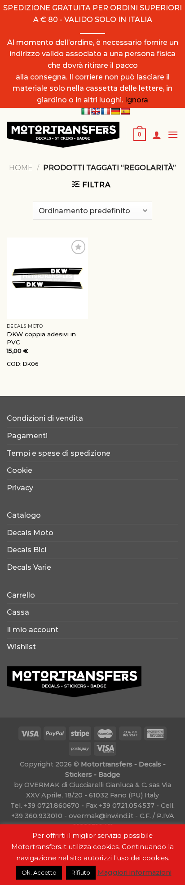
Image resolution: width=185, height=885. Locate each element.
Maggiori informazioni (134, 872)
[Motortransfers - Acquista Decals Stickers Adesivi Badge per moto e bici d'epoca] (63, 135)
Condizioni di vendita (45, 418)
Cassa (18, 612)
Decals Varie (29, 567)
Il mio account (32, 629)
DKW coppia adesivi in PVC (41, 338)
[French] (105, 111)
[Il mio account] (156, 135)
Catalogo (24, 515)
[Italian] (85, 111)
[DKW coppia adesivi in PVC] (47, 278)
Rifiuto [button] (80, 872)
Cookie (19, 470)
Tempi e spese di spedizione (58, 453)
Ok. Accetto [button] (39, 872)
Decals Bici (26, 550)
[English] (95, 111)
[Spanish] (125, 111)
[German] (115, 111)
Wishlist (21, 647)
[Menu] (172, 134)
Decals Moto (30, 532)
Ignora (136, 100)
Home (21, 167)
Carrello (21, 595)
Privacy (20, 488)
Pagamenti (27, 435)
